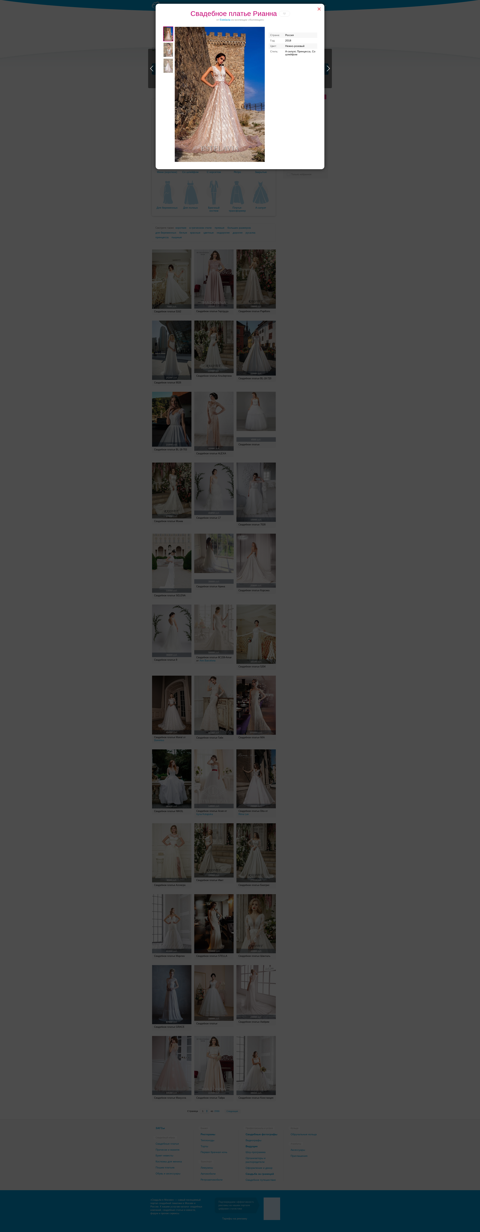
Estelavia (225, 19)
